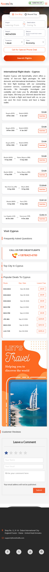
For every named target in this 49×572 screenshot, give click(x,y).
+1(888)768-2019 (37, 3)
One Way (18, 14)
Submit (39, 490)
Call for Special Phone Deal (24, 50)
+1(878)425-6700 (27, 255)
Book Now (42, 116)
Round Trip (32, 14)
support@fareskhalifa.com (14, 538)
